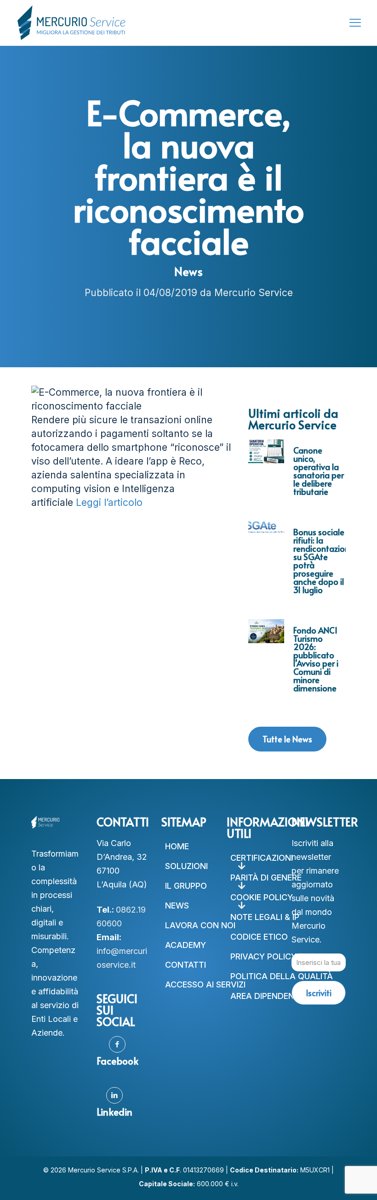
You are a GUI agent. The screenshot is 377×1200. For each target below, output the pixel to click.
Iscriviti (318, 992)
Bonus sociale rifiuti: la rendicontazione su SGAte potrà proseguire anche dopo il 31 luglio (323, 560)
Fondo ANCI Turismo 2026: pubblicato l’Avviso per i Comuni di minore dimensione (315, 659)
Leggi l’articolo (109, 502)
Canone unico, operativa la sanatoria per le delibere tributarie (318, 470)
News (188, 271)
